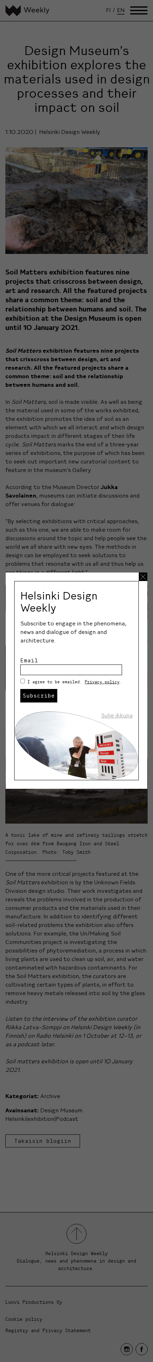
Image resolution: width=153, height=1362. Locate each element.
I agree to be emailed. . (74, 681)
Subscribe (39, 695)
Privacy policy (102, 681)
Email (29, 660)
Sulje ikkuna (117, 715)
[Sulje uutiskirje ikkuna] (143, 577)
